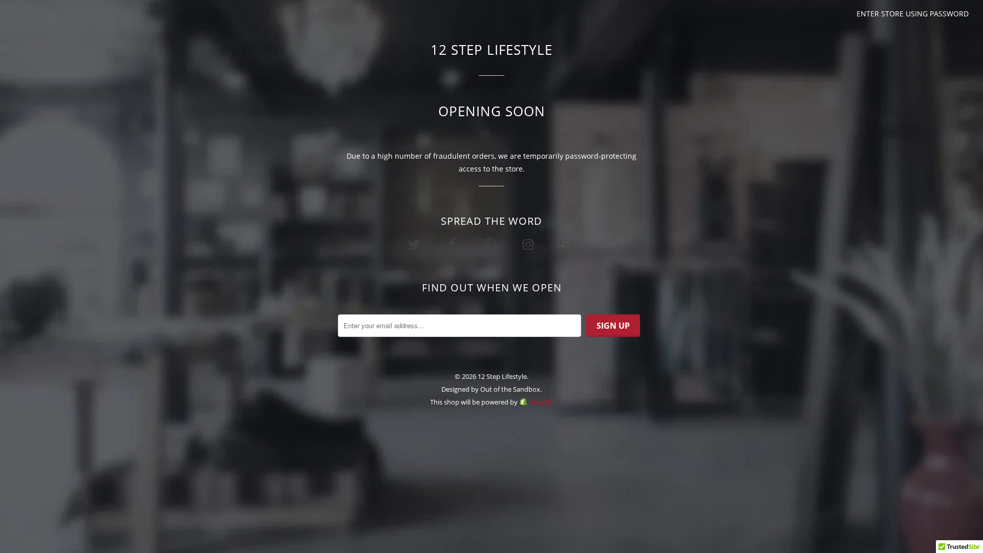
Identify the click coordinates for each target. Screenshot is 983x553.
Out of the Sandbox (510, 389)
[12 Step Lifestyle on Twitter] (415, 244)
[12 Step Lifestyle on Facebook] (453, 244)
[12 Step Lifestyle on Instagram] (529, 244)
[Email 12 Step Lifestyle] (567, 244)
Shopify (541, 402)
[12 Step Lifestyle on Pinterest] (491, 244)
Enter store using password (913, 13)
